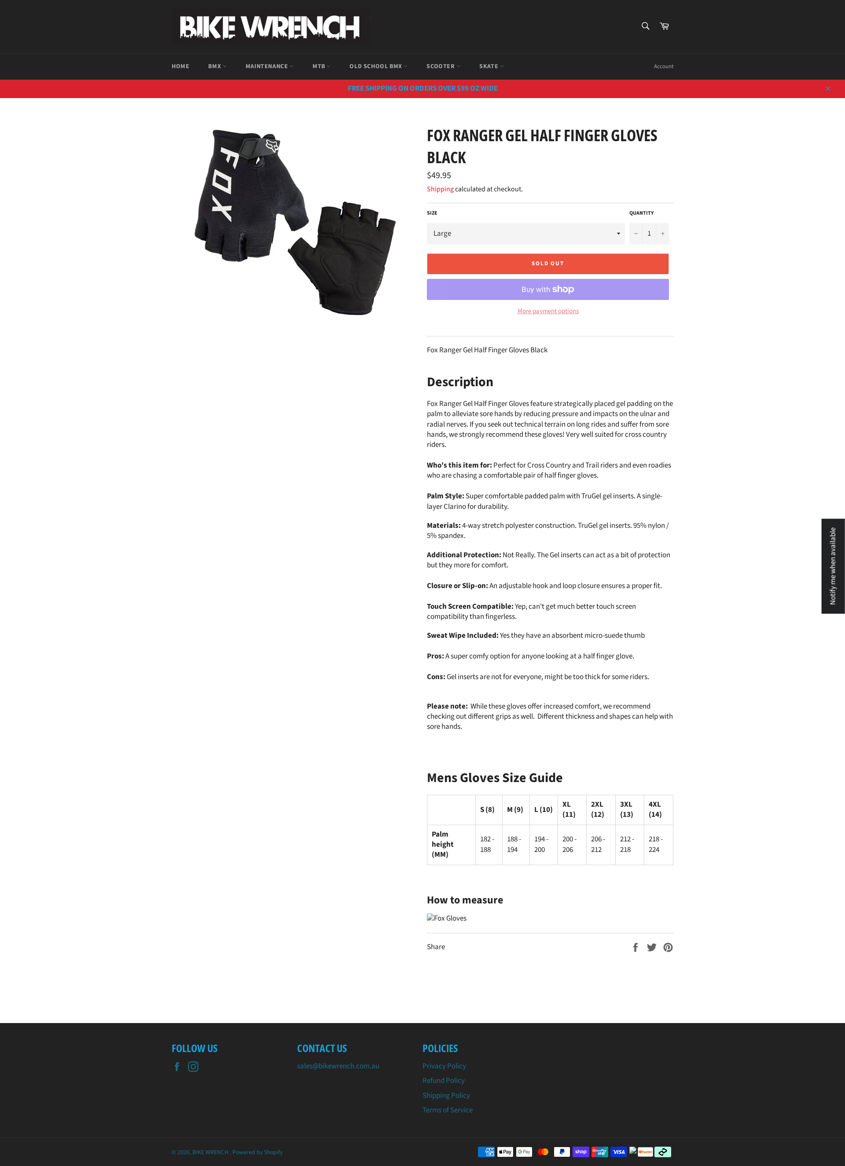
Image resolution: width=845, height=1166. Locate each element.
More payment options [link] (548, 311)
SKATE (489, 66)
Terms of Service (447, 1110)
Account (663, 66)
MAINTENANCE (268, 66)
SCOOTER (441, 66)
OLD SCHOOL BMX (376, 66)
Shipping (440, 189)
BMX (215, 66)
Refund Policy (443, 1080)
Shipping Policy (446, 1095)
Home (180, 66)
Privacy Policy (444, 1066)
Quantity (641, 213)
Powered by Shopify (257, 1152)
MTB (319, 66)
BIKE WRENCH (211, 1152)
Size (432, 213)
